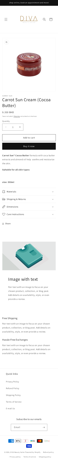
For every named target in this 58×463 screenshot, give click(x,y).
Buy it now (29, 146)
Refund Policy (12, 388)
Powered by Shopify (32, 452)
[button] (6, 19)
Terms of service (29, 457)
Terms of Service (14, 401)
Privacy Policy (12, 381)
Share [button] (8, 223)
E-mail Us (10, 408)
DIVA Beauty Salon (17, 452)
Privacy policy (15, 457)
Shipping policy (45, 457)
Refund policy (48, 452)
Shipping (17, 116)
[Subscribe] (44, 427)
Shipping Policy (13, 395)
